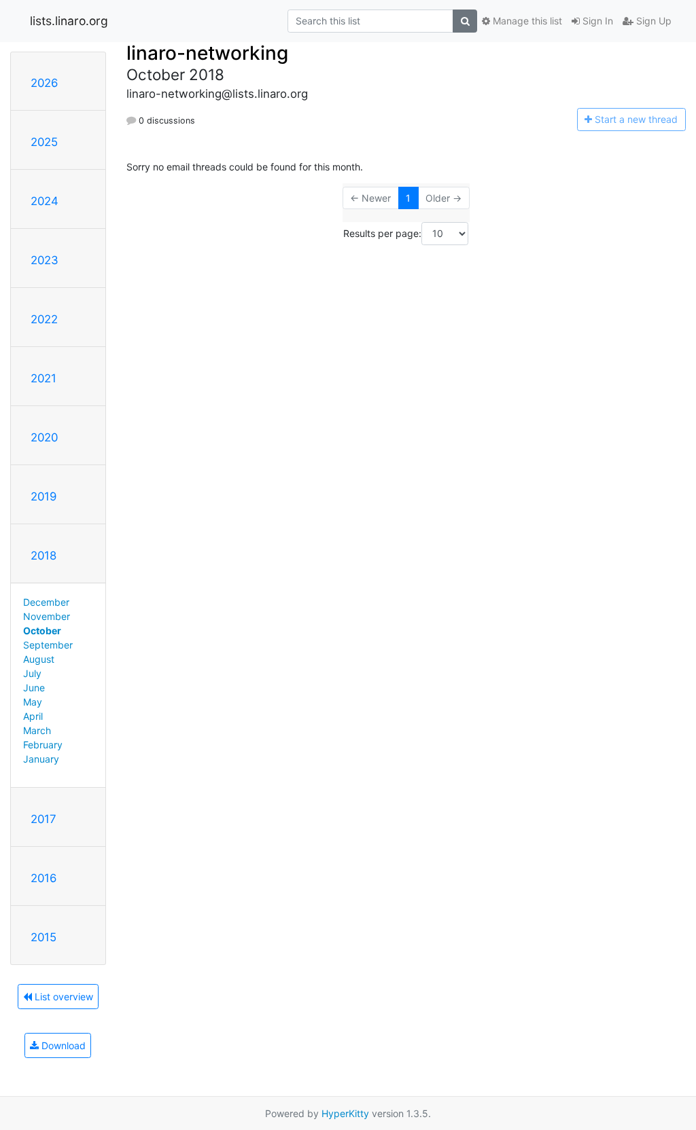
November (46, 616)
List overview (62, 996)
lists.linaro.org (69, 21)
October (42, 630)
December (46, 602)
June (34, 687)
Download (62, 1045)
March (37, 730)
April (33, 716)
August (38, 659)
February (43, 744)
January (41, 759)
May (32, 702)
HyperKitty (345, 1113)
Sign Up (652, 20)
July (32, 673)
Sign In (596, 20)
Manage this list (526, 20)
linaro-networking (207, 53)
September (48, 645)
